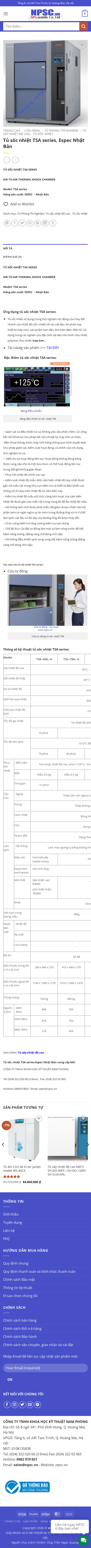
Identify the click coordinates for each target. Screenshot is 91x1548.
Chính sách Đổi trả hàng (22, 1328)
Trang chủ (11, 130)
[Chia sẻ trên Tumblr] (52, 223)
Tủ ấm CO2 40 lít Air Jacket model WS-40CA (22, 1168)
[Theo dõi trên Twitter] (22, 1404)
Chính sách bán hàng (20, 1320)
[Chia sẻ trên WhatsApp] (7, 223)
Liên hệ (9, 1230)
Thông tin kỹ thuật (17, 1287)
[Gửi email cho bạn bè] (29, 223)
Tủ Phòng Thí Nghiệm (61, 130)
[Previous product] (15, 160)
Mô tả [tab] (7, 248)
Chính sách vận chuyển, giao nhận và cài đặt (38, 1344)
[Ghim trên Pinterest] (37, 223)
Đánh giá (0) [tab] (12, 257)
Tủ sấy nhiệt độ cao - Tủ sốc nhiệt (44, 132)
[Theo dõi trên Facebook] (7, 1404)
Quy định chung (15, 1263)
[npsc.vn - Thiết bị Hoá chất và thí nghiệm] (45, 13)
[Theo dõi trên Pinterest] (37, 1404)
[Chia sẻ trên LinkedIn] (45, 223)
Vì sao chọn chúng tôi (20, 1295)
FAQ (6, 1238)
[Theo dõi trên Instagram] (14, 1404)
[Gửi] (83, 26)
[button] (5, 13)
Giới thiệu (11, 1214)
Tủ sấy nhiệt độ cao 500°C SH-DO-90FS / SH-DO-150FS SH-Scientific (67, 1170)
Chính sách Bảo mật (19, 1279)
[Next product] (7, 160)
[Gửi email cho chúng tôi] (29, 1404)
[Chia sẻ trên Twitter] (22, 223)
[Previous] (3, 1153)
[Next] (87, 1153)
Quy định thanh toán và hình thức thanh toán (39, 1271)
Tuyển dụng (12, 1222)
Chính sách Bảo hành (20, 1336)
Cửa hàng (32, 130)
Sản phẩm (30, 1521)
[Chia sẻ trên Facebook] (14, 223)
